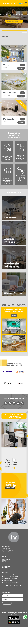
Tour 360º (21, 68)
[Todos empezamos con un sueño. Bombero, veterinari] (14, 460)
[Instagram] (6, 403)
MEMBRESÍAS (6, 546)
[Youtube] (18, 403)
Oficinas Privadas (6, 549)
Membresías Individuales (8, 550)
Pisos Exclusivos (6, 548)
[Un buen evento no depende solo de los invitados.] (14, 485)
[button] (26, 3)
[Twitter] (22, 403)
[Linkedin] (14, 403)
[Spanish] (20, 3)
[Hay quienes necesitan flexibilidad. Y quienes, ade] (14, 434)
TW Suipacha (5, 561)
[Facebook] (10, 403)
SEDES (4, 556)
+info (22, 64)
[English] (22, 3)
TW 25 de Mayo (6, 559)
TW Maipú (4, 560)
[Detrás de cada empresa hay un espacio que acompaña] (14, 511)
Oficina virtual (5, 552)
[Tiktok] (20, 585)
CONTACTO (5, 572)
